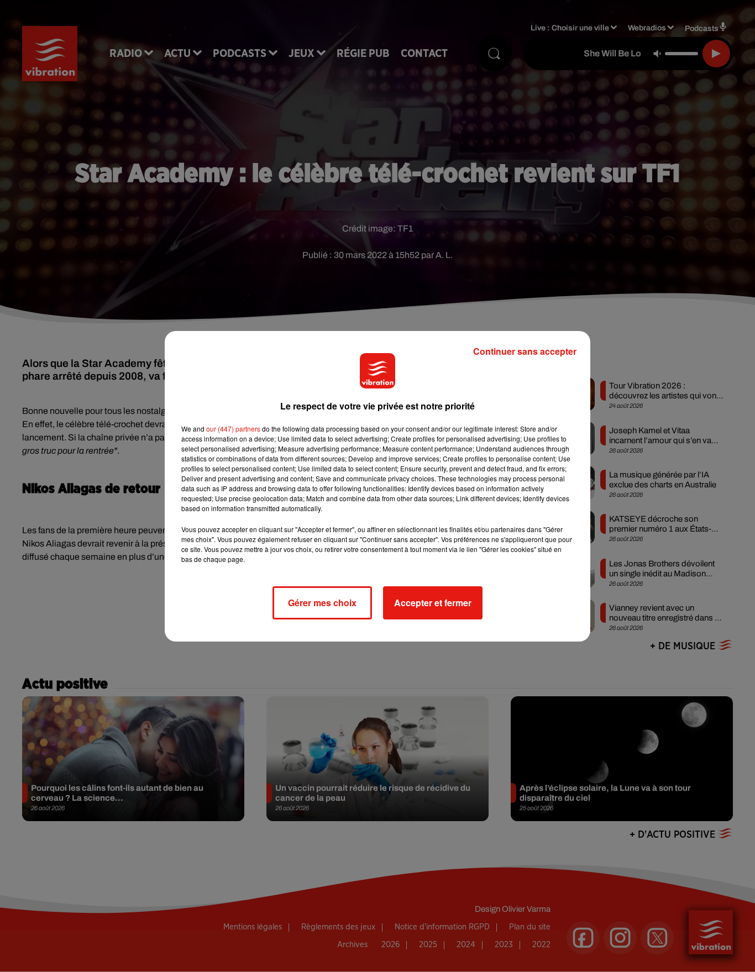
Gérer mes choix (322, 602)
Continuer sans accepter (524, 351)
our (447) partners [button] (233, 428)
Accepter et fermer (432, 602)
